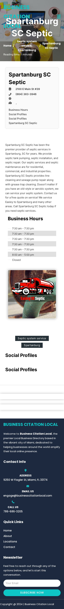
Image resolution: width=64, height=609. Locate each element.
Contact (9, 547)
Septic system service (32, 338)
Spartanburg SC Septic (23, 123)
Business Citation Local (16, 16)
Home (7, 45)
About (7, 536)
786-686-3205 (13, 511)
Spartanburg (27, 50)
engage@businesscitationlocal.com (27, 495)
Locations (10, 541)
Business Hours (18, 109)
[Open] (59, 16)
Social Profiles (18, 114)
